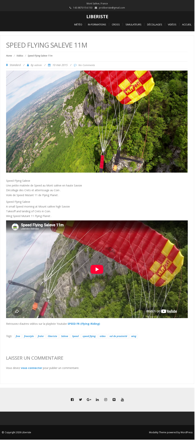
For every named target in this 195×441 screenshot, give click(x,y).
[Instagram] (105, 400)
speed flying (89, 336)
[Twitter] (80, 400)
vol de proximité (118, 336)
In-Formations (97, 24)
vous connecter (31, 368)
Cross (116, 24)
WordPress (187, 432)
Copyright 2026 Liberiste (18, 432)
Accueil (186, 24)
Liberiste (97, 16)
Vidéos (172, 24)
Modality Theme (157, 432)
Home (9, 55)
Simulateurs (133, 24)
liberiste (52, 336)
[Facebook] (72, 400)
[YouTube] (122, 400)
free (18, 336)
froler (41, 336)
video (103, 336)
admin (38, 65)
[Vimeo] (114, 400)
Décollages (154, 24)
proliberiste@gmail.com (112, 7)
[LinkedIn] (97, 400)
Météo (78, 24)
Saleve (64, 336)
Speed (75, 336)
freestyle (29, 336)
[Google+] (89, 400)
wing (133, 336)
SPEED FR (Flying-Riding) (84, 323)
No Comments (86, 65)
